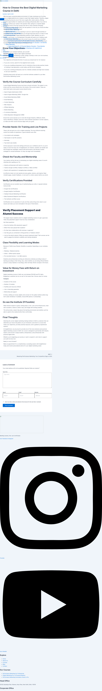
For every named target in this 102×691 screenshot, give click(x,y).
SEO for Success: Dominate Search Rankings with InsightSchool (25, 48)
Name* (4, 392)
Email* (20, 392)
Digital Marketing (10, 44)
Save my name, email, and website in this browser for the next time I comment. (23, 401)
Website (36, 392)
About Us (5, 24)
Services (5, 26)
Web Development (10, 31)
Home (4, 22)
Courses (5, 37)
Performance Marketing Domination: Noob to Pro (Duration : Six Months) (27, 42)
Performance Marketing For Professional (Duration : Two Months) (25, 40)
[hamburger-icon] (2, 19)
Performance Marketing (12, 28)
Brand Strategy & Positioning (13, 33)
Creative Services (10, 35)
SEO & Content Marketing (12, 29)
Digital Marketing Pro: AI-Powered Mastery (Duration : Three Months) (26, 46)
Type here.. (5, 371)
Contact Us (6, 51)
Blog (4, 50)
